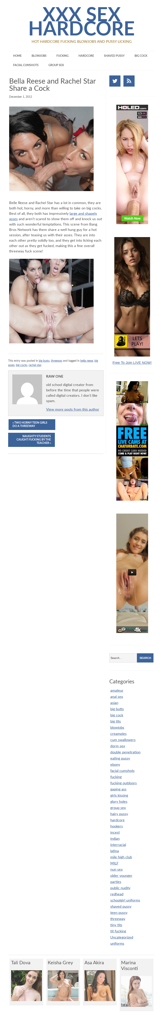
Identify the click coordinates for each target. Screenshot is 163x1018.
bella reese (86, 360)
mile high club (121, 857)
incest (115, 832)
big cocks (21, 365)
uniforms (117, 944)
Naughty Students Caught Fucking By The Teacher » (33, 440)
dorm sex (117, 746)
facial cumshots (26, 65)
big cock (141, 56)
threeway (56, 360)
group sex (56, 65)
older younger (121, 876)
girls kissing (119, 795)
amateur (116, 691)
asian (114, 703)
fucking (62, 56)
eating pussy (120, 758)
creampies (118, 734)
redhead (116, 894)
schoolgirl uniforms (125, 900)
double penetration (125, 752)
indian (115, 839)
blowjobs (39, 56)
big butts (44, 360)
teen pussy (118, 913)
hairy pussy (119, 814)
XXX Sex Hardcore (81, 22)
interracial (118, 845)
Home (17, 56)
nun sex (116, 869)
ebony (115, 765)
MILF (114, 863)
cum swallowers (123, 740)
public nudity (120, 888)
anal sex (116, 697)
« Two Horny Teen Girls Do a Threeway (30, 424)
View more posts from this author (72, 409)
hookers (116, 826)
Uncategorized (121, 937)
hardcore (86, 56)
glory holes (118, 802)
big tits (115, 721)
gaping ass (118, 789)
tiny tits (116, 925)
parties (115, 882)
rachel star (35, 365)
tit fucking (118, 931)
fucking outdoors (123, 783)
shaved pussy (114, 56)
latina (114, 851)
